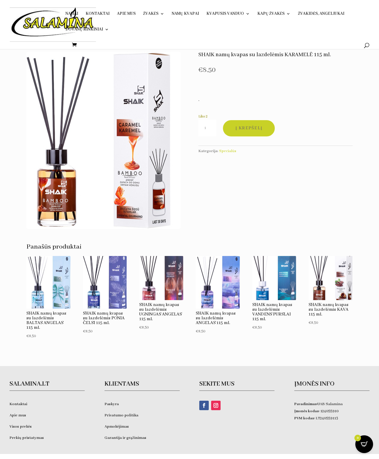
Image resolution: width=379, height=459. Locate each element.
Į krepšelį (248, 128)
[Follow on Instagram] (216, 405)
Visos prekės (20, 426)
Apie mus (17, 415)
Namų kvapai (185, 14)
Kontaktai (98, 14)
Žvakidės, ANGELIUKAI (321, 14)
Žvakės (150, 14)
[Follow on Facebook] (204, 405)
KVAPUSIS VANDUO (225, 14)
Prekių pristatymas (27, 437)
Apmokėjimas (117, 426)
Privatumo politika (121, 415)
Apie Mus (126, 14)
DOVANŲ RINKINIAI (84, 29)
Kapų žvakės (271, 14)
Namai (71, 14)
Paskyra (112, 404)
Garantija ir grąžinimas (125, 437)
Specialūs (227, 151)
